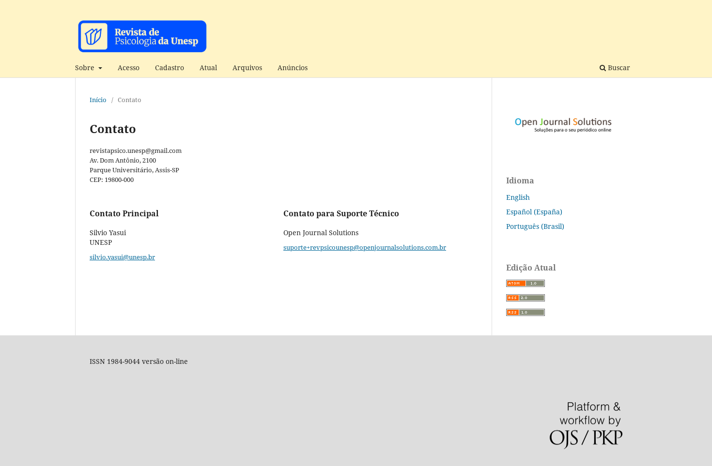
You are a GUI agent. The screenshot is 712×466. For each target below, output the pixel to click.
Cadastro (169, 67)
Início (98, 99)
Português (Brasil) (535, 226)
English (518, 197)
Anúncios (293, 67)
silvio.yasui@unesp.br (122, 257)
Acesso (128, 67)
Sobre (85, 67)
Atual (208, 67)
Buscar (618, 67)
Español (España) (534, 211)
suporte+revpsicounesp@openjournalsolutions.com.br (364, 247)
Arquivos (247, 67)
